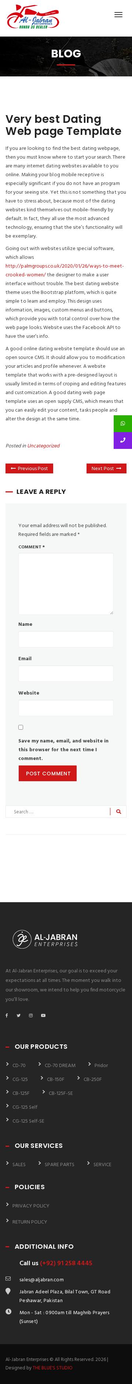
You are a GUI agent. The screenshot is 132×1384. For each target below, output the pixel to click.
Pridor (101, 1066)
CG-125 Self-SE (28, 1121)
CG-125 (20, 1079)
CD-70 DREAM (60, 1066)
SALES (19, 1165)
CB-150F (56, 1079)
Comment (31, 547)
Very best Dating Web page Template (63, 125)
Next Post (103, 469)
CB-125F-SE (61, 1093)
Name (25, 624)
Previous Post (33, 469)
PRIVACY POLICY (31, 1206)
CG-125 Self (24, 1107)
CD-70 (19, 1066)
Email (25, 659)
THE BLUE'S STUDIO (53, 1368)
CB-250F (93, 1079)
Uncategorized (43, 446)
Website (28, 693)
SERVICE (102, 1165)
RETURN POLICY (29, 1222)
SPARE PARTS (59, 1165)
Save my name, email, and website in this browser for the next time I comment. (63, 750)
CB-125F (21, 1093)
